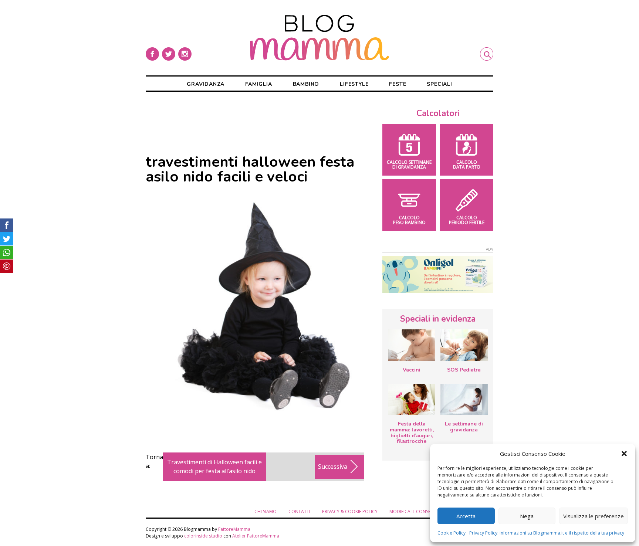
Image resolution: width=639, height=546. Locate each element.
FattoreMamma (234, 529)
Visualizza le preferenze (593, 516)
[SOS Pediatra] (464, 345)
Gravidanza (205, 84)
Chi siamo (265, 511)
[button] (624, 453)
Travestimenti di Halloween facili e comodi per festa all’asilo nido (214, 466)
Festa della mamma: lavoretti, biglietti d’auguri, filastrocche (412, 432)
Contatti (299, 511)
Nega (527, 516)
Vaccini (411, 369)
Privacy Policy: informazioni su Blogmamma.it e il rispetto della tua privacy (546, 533)
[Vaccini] (411, 345)
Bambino (306, 84)
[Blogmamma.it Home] (319, 38)
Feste (397, 84)
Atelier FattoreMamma (255, 536)
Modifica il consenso (414, 511)
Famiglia (258, 84)
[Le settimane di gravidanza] (464, 400)
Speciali (439, 84)
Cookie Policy (451, 533)
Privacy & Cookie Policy (350, 511)
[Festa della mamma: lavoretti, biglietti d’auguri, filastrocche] (411, 399)
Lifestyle (354, 84)
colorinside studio (203, 536)
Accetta (466, 516)
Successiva (332, 466)
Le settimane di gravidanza (464, 426)
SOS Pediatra (464, 369)
